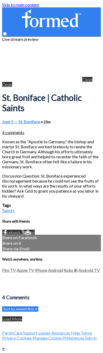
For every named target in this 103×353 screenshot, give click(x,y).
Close (87, 79)
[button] (5, 34)
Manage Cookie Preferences (58, 337)
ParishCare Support (20, 332)
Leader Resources (54, 332)
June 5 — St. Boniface (21, 121)
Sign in (91, 337)
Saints (8, 210)
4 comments (13, 132)
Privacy (9, 337)
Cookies (24, 337)
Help (76, 332)
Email (30, 232)
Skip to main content (20, 4)
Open (7, 84)
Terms (86, 332)
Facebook (11, 232)
